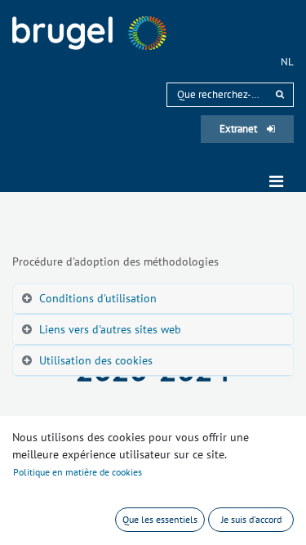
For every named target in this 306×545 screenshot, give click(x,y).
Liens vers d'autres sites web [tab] (110, 329)
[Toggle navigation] (276, 181)
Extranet (239, 129)
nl (287, 62)
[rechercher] (280, 94)
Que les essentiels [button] (159, 519)
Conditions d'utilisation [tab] (98, 298)
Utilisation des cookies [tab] (96, 360)
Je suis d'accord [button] (251, 519)
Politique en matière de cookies (77, 472)
